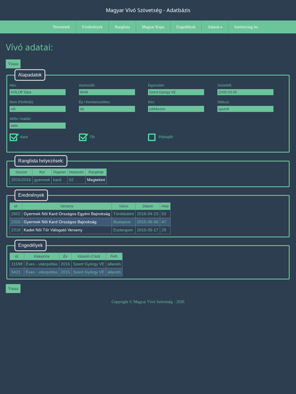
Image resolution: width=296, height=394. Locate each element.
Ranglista (122, 27)
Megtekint (96, 179)
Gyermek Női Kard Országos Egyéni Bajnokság (67, 213)
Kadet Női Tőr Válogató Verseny (53, 230)
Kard (24, 137)
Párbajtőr (166, 137)
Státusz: (223, 102)
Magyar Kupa (153, 27)
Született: (224, 85)
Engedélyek (185, 27)
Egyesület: (156, 85)
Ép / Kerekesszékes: (95, 102)
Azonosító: (87, 85)
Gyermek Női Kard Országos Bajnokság (60, 221)
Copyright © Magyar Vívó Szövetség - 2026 (148, 302)
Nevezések (61, 27)
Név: (13, 85)
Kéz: (151, 102)
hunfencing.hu (246, 27)
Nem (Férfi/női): (22, 102)
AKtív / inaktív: (20, 119)
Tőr (92, 137)
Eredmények (92, 27)
